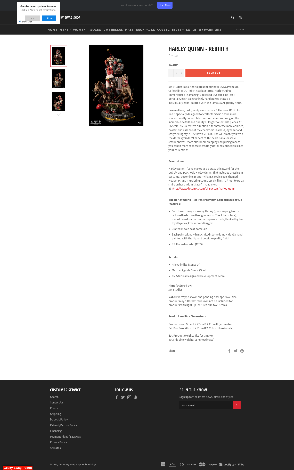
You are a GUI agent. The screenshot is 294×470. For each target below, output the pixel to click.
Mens (64, 29)
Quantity (173, 65)
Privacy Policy (58, 442)
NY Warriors (210, 29)
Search (54, 397)
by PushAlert (27, 21)
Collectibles (169, 29)
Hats (129, 29)
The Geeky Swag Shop (65, 17)
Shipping (55, 414)
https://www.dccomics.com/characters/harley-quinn (203, 188)
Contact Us (56, 402)
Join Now (165, 5)
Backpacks (145, 29)
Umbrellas (113, 29)
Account (240, 29)
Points (54, 408)
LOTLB (191, 29)
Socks (95, 29)
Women (80, 29)
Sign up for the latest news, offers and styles (206, 397)
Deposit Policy (59, 419)
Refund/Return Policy (63, 425)
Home (52, 29)
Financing (56, 431)
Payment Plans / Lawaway (65, 437)
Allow (49, 18)
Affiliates (55, 448)
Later (32, 18)
